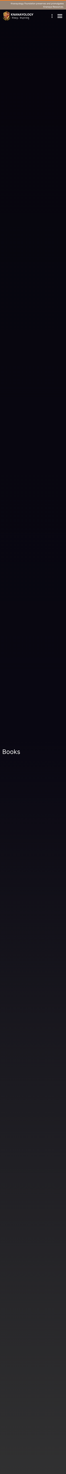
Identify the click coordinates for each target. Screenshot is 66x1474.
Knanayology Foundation (23, 3)
